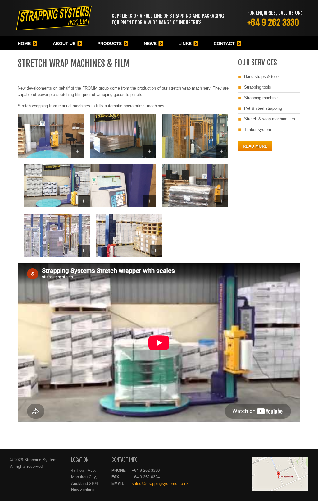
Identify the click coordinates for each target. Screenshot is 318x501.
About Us (64, 43)
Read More (255, 146)
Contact (224, 43)
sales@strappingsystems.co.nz (160, 483)
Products (110, 43)
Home (24, 43)
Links (185, 43)
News (150, 43)
